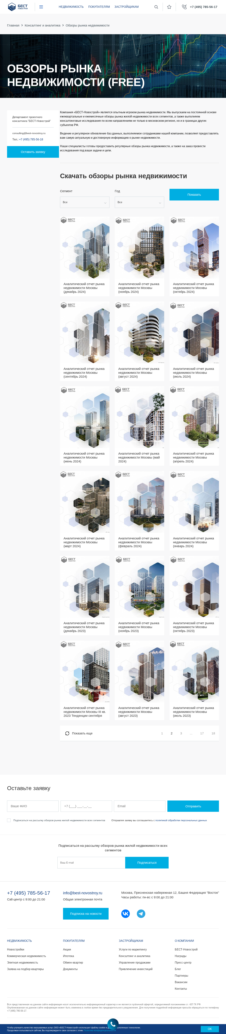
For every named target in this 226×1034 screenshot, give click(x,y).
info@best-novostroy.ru (82, 893)
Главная (13, 25)
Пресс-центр (183, 962)
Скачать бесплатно (85, 273)
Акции (67, 949)
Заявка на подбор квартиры (25, 969)
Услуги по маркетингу (133, 949)
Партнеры (181, 975)
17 (202, 733)
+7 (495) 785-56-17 (28, 893)
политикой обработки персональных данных (181, 820)
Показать (194, 194)
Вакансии (181, 982)
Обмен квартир (73, 962)
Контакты (181, 988)
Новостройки (15, 949)
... (191, 733)
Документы (70, 969)
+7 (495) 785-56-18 (31, 139)
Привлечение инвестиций (136, 969)
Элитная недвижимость (22, 962)
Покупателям (99, 6)
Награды (180, 956)
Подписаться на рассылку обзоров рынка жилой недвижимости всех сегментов (59, 820)
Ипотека (68, 956)
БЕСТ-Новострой (186, 949)
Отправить (193, 806)
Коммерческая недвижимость (26, 956)
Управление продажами (134, 962)
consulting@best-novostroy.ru (29, 133)
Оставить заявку (33, 152)
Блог (178, 969)
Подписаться (147, 862)
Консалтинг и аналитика (42, 25)
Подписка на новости (86, 913)
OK (210, 1028)
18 (213, 733)
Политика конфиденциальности (100, 1030)
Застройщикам (126, 6)
